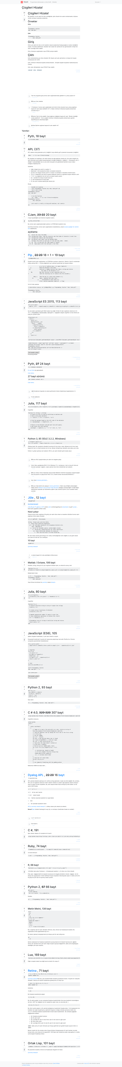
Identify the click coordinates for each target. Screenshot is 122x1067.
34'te (33, 819)
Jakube (33, 398)
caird (49, 507)
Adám (33, 825)
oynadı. (75, 507)
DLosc (79, 295)
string (34, 70)
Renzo (79, 1055)
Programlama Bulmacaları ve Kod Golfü (40, 2)
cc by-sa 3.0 (86, 1063)
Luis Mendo (77, 585)
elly (30, 507)
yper (33, 507)
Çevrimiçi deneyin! (33, 504)
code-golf (30, 70)
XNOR (79, 453)
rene (79, 768)
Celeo (79, 902)
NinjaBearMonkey (76, 357)
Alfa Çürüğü (77, 706)
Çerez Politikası (56, 1063)
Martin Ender (77, 248)
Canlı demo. (31, 373)
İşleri (33, 809)
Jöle (31, 497)
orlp (79, 142)
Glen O (78, 626)
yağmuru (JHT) (40, 507)
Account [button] (97, 2)
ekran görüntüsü (54, 486)
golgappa (78, 858)
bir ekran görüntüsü (41, 480)
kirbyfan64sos (77, 385)
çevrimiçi (44, 582)
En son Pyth (31, 370)
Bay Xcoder (77, 549)
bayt (43, 497)
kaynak (78, 71)
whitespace (39, 70)
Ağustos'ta (34, 556)
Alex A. (78, 432)
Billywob (78, 880)
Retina (32, 970)
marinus (78, 208)
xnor (33, 127)
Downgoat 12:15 (35, 121)
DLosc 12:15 (34, 97)
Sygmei (78, 964)
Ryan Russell (77, 948)
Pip (30, 255)
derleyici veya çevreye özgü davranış (48, 487)
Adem (79, 812)
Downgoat (78, 70)
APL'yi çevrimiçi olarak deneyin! (36, 806)
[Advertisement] (54, 82)
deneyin (53, 582)
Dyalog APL (35, 775)
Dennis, (33, 112)
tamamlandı (65, 507)
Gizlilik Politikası (26, 1065)
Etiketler (54, 2)
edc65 (79, 680)
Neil (79, 1036)
